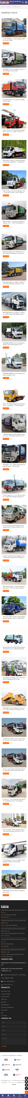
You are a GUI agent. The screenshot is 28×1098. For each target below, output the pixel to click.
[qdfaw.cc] (6, 1070)
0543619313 (6, 917)
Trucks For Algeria (5, 994)
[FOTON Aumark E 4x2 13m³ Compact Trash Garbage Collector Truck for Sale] (6, 841)
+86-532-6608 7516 (8, 984)
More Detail (6, 43)
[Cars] (17, 1070)
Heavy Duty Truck (5, 991)
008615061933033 (8, 956)
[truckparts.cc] (6, 1060)
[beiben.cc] (17, 1065)
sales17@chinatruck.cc (9, 981)
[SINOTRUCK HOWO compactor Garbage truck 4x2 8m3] (6, 871)
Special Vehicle (5, 1004)
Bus (2, 1013)
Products (8, 6)
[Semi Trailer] (6, 1075)
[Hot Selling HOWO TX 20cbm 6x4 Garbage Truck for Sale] (6, 80)
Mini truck (3, 1002)
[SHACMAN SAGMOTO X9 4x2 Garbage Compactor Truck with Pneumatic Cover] (6, 323)
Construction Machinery (7, 1007)
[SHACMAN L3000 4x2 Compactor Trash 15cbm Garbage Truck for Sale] (6, 50)
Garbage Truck (17, 6)
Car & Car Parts (5, 996)
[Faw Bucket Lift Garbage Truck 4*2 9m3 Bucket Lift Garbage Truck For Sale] (6, 658)
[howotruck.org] (17, 1060)
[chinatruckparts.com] (17, 1075)
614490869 (6, 946)
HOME (3, 6)
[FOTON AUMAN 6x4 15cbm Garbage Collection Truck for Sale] (6, 19)
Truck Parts (4, 1015)
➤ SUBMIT (4, 1046)
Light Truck (4, 999)
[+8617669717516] (26, 1078)
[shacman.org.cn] (6, 1065)
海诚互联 (24, 1082)
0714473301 (6, 935)
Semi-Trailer (4, 1010)
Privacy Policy (12, 1082)
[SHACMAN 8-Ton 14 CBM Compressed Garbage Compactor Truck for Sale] (6, 445)
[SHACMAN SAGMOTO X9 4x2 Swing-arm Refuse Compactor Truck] (6, 354)
